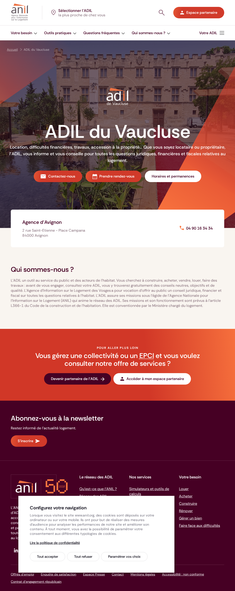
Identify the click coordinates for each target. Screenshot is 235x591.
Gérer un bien (190, 518)
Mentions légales (143, 574)
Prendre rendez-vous (116, 176)
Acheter (186, 496)
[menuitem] (212, 32)
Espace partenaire (201, 12)
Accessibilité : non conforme (183, 574)
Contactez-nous (61, 176)
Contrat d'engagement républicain (36, 582)
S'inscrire (25, 440)
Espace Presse (94, 574)
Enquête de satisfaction (58, 574)
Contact (118, 574)
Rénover (186, 510)
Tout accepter (47, 556)
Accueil (12, 49)
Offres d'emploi (22, 574)
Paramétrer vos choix (124, 556)
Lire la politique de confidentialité (55, 543)
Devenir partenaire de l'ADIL (74, 378)
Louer (184, 488)
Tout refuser (83, 556)
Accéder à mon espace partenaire (155, 378)
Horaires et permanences (173, 176)
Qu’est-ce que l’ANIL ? (98, 488)
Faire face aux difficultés (199, 525)
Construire (188, 503)
